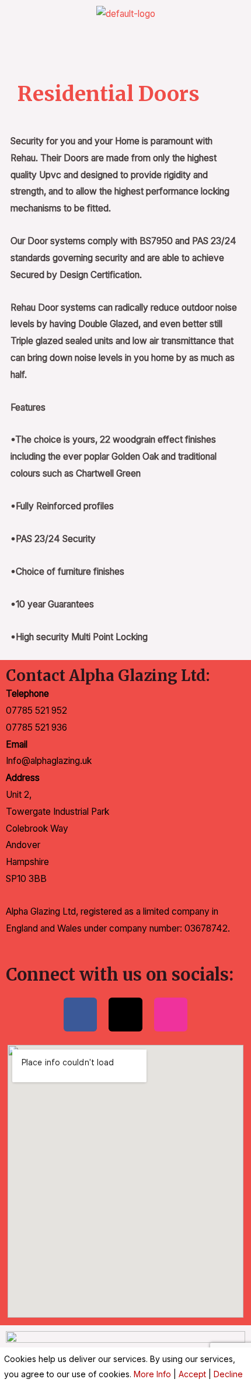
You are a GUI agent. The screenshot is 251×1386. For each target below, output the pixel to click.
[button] (125, 45)
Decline (228, 1374)
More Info (152, 1374)
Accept (192, 1374)
